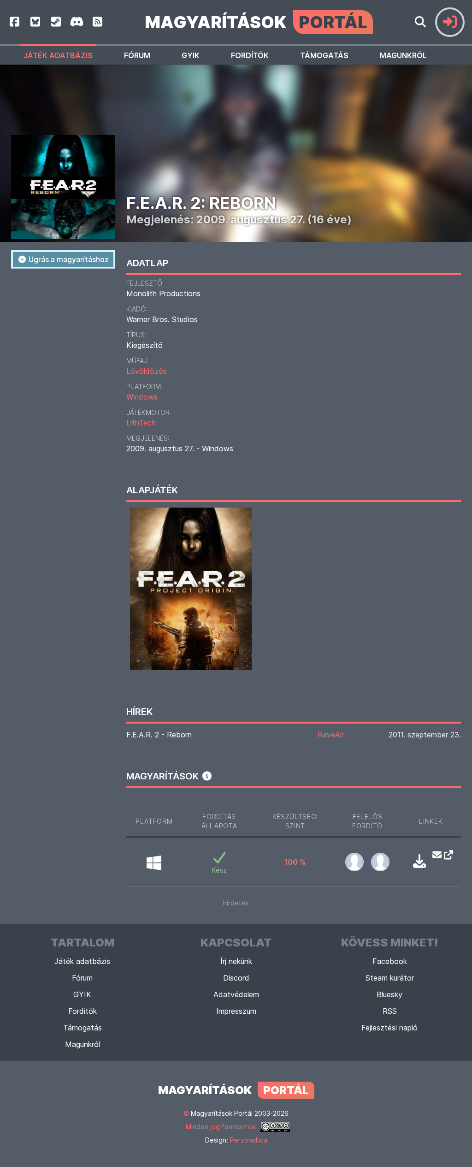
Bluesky (389, 994)
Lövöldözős (146, 371)
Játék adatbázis (58, 55)
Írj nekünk (236, 961)
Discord (236, 977)
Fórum (137, 55)
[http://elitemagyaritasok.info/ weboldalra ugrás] (446, 854)
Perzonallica (248, 1140)
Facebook (389, 961)
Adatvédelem (236, 994)
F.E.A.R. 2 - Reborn (159, 734)
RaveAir (331, 734)
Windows (142, 396)
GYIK (191, 55)
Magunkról (403, 55)
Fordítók (250, 55)
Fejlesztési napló (389, 1027)
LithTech (141, 422)
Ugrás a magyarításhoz (68, 259)
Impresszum (236, 1011)
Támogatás (324, 55)
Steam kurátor (390, 977)
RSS (390, 1011)
